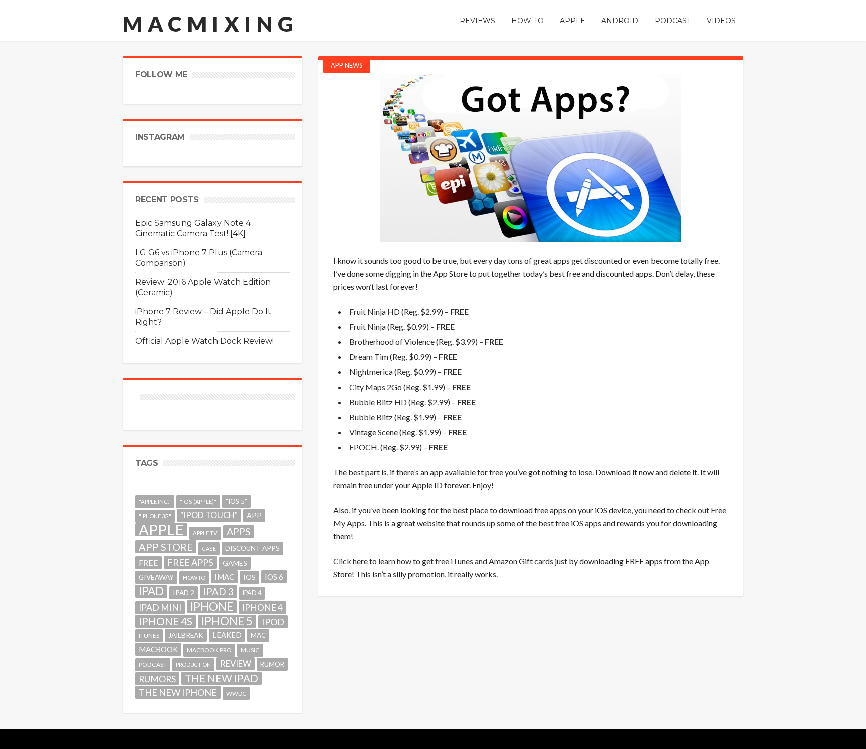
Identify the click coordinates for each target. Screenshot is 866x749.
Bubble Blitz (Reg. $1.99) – (405, 417)
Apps (239, 531)
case (209, 548)
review (235, 663)
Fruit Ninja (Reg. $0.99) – (402, 326)
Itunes (149, 635)
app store (166, 547)
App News (347, 65)
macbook (158, 649)
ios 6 (274, 576)
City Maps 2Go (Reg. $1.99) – (410, 387)
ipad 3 (218, 591)
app (254, 515)
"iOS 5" (236, 501)
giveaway (156, 577)
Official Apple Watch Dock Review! (204, 341)
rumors (157, 678)
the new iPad (221, 678)
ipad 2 (183, 592)
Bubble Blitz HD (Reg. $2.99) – (412, 402)
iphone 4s (165, 621)
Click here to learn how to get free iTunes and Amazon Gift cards (443, 561)
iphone (211, 606)
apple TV (205, 533)
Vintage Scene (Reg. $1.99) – (408, 432)
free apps (190, 562)
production (193, 664)
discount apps (252, 548)
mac (258, 635)
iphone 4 (262, 607)
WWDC (236, 693)
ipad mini (160, 607)
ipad (151, 591)
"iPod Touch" (209, 515)
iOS (249, 577)
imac (224, 576)
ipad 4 (252, 593)
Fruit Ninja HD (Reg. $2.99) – (409, 311)
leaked (227, 635)
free (148, 562)
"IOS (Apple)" (198, 501)
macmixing (210, 23)
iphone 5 (227, 621)
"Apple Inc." (155, 501)
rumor (272, 664)
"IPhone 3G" (155, 516)
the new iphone (178, 692)
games (235, 563)
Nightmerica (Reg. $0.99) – (405, 372)
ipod (273, 621)
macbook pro (209, 650)
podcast (153, 664)
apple (161, 529)
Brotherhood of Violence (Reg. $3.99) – (426, 341)
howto (194, 577)
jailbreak (185, 635)
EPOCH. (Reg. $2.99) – (398, 447)
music (250, 650)
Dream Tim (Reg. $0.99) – (403, 356)
